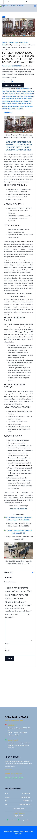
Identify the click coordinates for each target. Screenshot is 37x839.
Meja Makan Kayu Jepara (16, 106)
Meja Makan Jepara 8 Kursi (14, 98)
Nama (7, 643)
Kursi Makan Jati (7, 91)
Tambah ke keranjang (13, 85)
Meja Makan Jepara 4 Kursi (10, 96)
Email (7, 650)
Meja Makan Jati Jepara (12, 93)
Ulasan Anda (9, 617)
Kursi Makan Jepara (19, 91)
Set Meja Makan (14, 42)
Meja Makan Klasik (8, 50)
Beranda (4, 42)
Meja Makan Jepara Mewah (19, 101)
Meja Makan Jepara (27, 93)
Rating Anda (9, 614)
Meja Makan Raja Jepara (15, 108)
